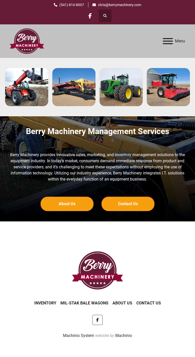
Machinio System (78, 335)
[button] (67, 204)
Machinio (123, 335)
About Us (122, 303)
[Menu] (168, 41)
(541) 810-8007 (71, 5)
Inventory (45, 303)
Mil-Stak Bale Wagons (84, 303)
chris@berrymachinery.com (119, 5)
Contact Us (148, 303)
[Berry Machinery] (97, 270)
